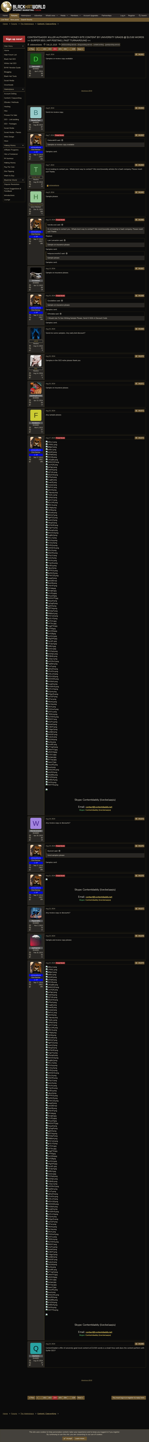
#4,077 (141, 909)
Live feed (4, 19)
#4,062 (141, 108)
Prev (32, 49)
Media (63, 15)
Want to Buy (9, 175)
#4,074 (141, 819)
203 (49, 49)
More (6, 141)
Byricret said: (52, 851)
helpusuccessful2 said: (56, 253)
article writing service (69, 45)
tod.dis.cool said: (54, 225)
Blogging (7, 72)
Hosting (7, 106)
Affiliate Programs (11, 150)
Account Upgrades (90, 15)
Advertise (38, 15)
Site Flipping (9, 171)
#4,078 (141, 936)
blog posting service (85, 45)
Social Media (9, 80)
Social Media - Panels (12, 132)
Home (5, 15)
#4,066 (141, 220)
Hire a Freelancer (11, 154)
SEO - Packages (10, 124)
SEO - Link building (11, 119)
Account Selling (10, 94)
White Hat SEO (10, 63)
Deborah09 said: (54, 140)
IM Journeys (8, 158)
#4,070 (141, 356)
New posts (14, 19)
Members (74, 15)
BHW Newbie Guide (12, 67)
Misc (6, 111)
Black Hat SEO (10, 59)
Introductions (9, 195)
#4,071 (141, 384)
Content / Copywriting (12, 98)
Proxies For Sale (10, 115)
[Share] (136, 54)
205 (60, 49)
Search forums (26, 19)
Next (80, 49)
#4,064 (141, 165)
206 (65, 49)
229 (73, 49)
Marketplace (26, 15)
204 (54, 49)
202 (44, 49)
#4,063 (141, 135)
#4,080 (141, 1344)
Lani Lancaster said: (55, 240)
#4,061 (141, 54)
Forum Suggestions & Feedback (12, 189)
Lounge (7, 200)
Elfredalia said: (53, 314)
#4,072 (141, 411)
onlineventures (36, 44)
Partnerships (107, 15)
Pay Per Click (9, 167)
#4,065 (141, 192)
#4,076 (141, 876)
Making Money (10, 163)
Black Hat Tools (10, 76)
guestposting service (112, 45)
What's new (50, 15)
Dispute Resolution (11, 184)
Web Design (9, 137)
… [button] (40, 49)
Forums (14, 15)
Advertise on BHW (86, 91)
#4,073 (141, 438)
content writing (98, 45)
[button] (57, 15)
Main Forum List (10, 55)
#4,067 (141, 269)
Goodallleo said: (53, 301)
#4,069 (141, 329)
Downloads (8, 85)
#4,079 (141, 963)
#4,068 (141, 296)
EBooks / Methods (11, 102)
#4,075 (141, 846)
